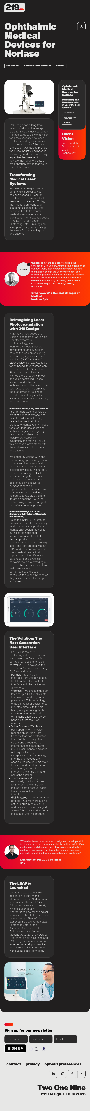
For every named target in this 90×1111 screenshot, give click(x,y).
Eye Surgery (12, 66)
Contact (13, 1064)
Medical (60, 66)
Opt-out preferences (63, 1064)
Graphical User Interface (37, 66)
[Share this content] (81, 26)
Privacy (33, 1064)
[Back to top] (81, 1074)
